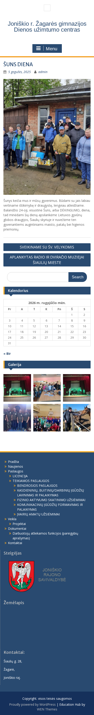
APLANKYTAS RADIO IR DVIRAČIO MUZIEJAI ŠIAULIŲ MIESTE (47, 260)
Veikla (12, 519)
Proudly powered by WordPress (32, 704)
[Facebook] (47, 8)
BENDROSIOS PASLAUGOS (37, 485)
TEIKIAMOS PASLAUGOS (31, 481)
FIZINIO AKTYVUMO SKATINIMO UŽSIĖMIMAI (51, 500)
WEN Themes (47, 709)
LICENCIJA (20, 476)
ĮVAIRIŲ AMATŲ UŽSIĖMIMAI (38, 514)
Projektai (19, 524)
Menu (51, 48)
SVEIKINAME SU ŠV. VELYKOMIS (47, 247)
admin (42, 72)
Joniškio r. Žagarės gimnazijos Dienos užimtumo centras (47, 26)
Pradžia (13, 461)
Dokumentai (17, 528)
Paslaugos (15, 471)
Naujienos (15, 466)
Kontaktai (15, 543)
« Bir (7, 353)
